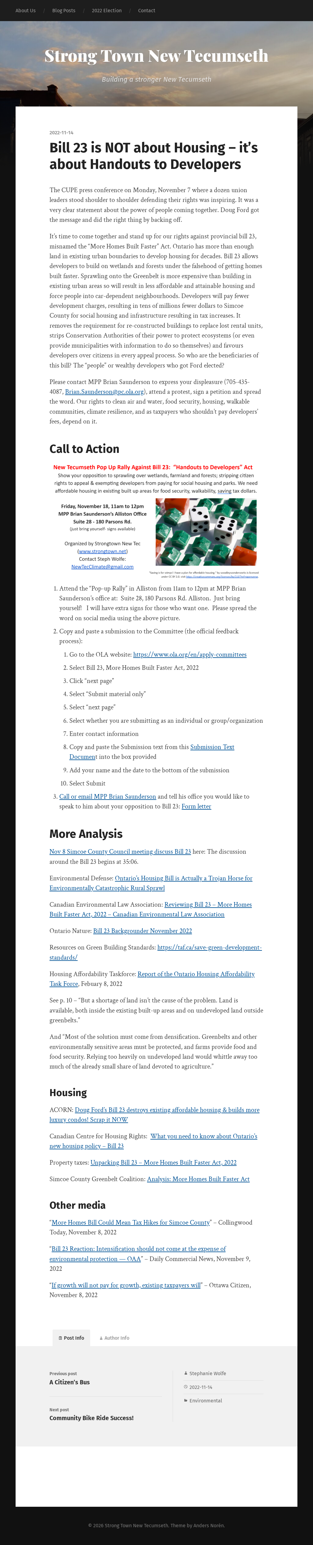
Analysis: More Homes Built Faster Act (198, 1179)
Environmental (206, 1401)
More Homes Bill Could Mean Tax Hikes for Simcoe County (131, 1222)
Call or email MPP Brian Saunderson (107, 796)
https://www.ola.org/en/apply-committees (190, 654)
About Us (26, 10)
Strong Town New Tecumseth (156, 55)
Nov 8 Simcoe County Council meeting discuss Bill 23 (120, 851)
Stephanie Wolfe (208, 1373)
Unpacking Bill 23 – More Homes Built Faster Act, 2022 (163, 1162)
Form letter (196, 806)
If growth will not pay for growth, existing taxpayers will (126, 1285)
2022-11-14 (201, 1387)
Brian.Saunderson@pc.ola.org (104, 391)
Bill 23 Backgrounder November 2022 (142, 931)
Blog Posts (63, 10)
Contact (146, 10)
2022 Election (107, 10)
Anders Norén (208, 1525)
